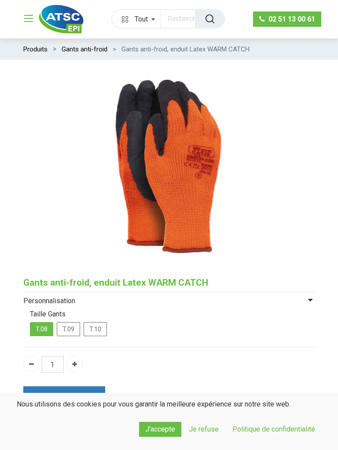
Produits (35, 49)
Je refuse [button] (204, 429)
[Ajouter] (74, 364)
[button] (136, 19)
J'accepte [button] (160, 429)
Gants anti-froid (84, 49)
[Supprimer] (31, 364)
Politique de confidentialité (273, 429)
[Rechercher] (210, 19)
